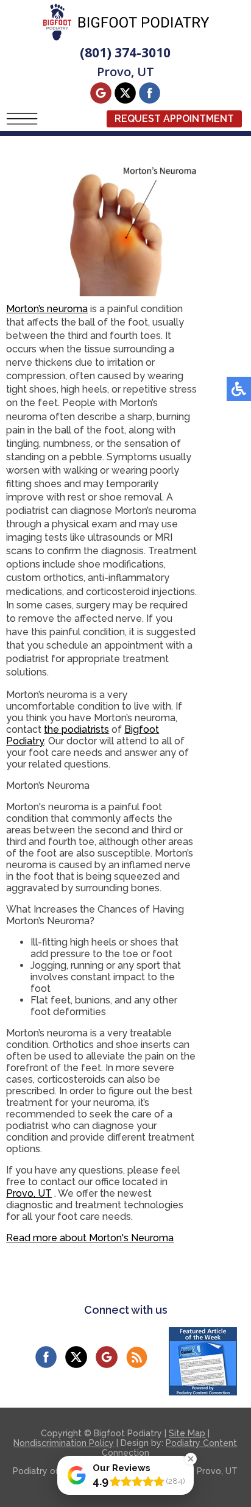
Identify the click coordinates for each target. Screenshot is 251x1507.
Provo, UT (29, 1193)
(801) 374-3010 (125, 52)
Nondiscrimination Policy (63, 1443)
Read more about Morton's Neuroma (90, 1238)
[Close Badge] (191, 1459)
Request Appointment (174, 118)
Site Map (187, 1433)
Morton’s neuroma (47, 309)
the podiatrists (76, 729)
